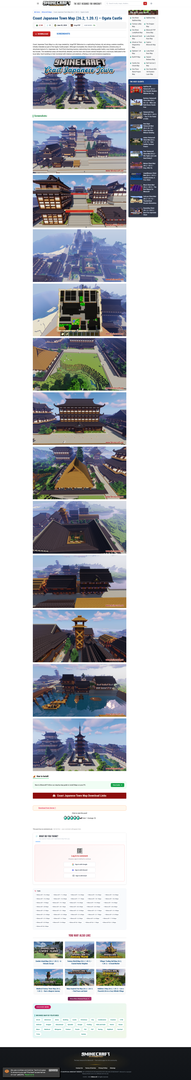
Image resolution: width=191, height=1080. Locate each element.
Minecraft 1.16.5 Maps (60, 899)
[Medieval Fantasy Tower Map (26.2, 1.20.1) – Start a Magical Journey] (48, 977)
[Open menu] (38, 3)
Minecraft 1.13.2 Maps (94, 895)
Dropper (48, 1024)
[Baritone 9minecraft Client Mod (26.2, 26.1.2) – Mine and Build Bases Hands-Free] (136, 102)
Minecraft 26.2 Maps (43, 926)
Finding (89, 1024)
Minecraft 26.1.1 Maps (92, 922)
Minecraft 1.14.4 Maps (112, 895)
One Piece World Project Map (136, 71)
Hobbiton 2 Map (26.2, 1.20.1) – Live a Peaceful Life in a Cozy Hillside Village (111, 990)
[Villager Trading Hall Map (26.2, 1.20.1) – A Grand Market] (110, 950)
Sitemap (112, 1068)
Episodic (70, 1024)
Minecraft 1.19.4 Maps (111, 902)
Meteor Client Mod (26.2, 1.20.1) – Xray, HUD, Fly (149, 166)
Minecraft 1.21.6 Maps (77, 914)
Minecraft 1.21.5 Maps (60, 914)
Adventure (47, 1020)
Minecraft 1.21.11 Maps (95, 910)
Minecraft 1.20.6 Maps (111, 906)
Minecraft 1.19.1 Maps (59, 902)
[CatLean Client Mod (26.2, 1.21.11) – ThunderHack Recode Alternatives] (136, 200)
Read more (29, 1075)
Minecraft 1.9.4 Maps (59, 922)
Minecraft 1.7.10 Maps (110, 918)
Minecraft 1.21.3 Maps (112, 910)
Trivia (38, 1034)
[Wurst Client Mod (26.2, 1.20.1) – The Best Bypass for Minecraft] (136, 188)
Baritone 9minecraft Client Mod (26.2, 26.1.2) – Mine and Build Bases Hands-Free (149, 102)
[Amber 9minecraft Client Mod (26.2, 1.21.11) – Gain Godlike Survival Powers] (136, 142)
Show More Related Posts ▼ (79, 999)
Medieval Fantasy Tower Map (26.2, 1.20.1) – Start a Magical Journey (48, 990)
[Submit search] (145, 3)
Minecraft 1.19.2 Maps (76, 902)
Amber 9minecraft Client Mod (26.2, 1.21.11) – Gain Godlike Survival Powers (149, 142)
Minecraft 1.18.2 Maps (112, 899)
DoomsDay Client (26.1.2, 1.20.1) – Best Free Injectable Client (149, 211)
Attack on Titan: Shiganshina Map (137, 44)
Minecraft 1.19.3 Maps (93, 902)
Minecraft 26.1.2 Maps (109, 922)
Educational (59, 1024)
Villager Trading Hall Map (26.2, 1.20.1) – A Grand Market (111, 962)
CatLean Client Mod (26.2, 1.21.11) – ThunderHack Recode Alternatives (149, 200)
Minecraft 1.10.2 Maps (43, 895)
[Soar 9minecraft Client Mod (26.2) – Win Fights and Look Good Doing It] (136, 155)
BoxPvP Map (136, 57)
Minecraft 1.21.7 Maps (94, 914)
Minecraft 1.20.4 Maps (93, 906)
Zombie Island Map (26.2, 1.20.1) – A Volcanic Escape (48, 962)
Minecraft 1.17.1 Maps (77, 899)
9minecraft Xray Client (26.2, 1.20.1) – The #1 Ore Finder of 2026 (149, 115)
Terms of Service (90, 1068)
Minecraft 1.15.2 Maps (43, 899)
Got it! (53, 1071)
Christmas (84, 1020)
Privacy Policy (102, 1068)
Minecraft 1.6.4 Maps (93, 918)
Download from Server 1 (47, 808)
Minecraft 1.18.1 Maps (94, 899)
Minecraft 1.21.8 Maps (112, 914)
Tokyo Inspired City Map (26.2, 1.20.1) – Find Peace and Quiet (79, 990)
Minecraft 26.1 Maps (76, 922)
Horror (112, 1024)
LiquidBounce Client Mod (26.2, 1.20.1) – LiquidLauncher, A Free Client (150, 176)
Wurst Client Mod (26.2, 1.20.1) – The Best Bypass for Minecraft (149, 188)
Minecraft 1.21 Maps (43, 910)
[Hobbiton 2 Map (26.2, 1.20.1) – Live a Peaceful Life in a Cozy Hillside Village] (110, 977)
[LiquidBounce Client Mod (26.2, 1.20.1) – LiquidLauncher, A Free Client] (136, 176)
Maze (38, 1029)
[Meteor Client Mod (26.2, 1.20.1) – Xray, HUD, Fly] (136, 165)
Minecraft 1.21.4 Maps (43, 914)
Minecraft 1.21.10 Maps (77, 910)
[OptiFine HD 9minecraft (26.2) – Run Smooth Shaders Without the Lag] (136, 90)
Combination (102, 1020)
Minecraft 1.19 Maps (43, 902)
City (94, 25)
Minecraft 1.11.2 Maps (60, 895)
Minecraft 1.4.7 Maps (60, 918)
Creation (113, 1020)
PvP (92, 1029)
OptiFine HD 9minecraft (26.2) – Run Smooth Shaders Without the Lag (150, 90)
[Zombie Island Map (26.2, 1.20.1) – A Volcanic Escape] (48, 950)
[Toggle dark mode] (151, 3)
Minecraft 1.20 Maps (43, 906)
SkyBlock (110, 1029)
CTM (121, 1020)
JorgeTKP (77, 25)
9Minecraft (94, 1077)
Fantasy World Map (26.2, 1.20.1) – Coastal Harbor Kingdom (79, 962)
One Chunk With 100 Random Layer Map (151, 71)
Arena (57, 1020)
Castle (74, 1020)
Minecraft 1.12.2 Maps (77, 895)
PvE (85, 1029)
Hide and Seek (100, 1024)
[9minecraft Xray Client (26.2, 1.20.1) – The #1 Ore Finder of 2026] (136, 115)
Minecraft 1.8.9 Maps (43, 922)
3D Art (38, 1020)
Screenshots (63, 34)
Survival (120, 1029)
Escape (80, 1024)
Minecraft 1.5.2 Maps (77, 918)
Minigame (58, 1029)
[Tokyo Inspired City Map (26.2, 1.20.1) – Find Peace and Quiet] (79, 977)
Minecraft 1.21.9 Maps (43, 918)
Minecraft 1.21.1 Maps (59, 910)
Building (65, 1020)
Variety (83, 1034)
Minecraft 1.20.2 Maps (76, 906)
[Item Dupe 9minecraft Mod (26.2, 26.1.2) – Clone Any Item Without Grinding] (136, 128)
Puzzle (77, 1029)
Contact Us (79, 1068)
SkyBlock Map (150, 18)
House (120, 1024)
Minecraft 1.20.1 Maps (59, 906)
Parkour (68, 1029)
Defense (38, 1024)
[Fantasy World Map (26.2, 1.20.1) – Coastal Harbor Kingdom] (79, 950)
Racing (100, 1029)
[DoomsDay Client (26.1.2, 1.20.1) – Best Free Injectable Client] (136, 211)
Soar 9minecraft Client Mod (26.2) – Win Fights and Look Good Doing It (149, 154)
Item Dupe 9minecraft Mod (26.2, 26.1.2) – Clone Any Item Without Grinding (148, 128)
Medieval (47, 1029)
